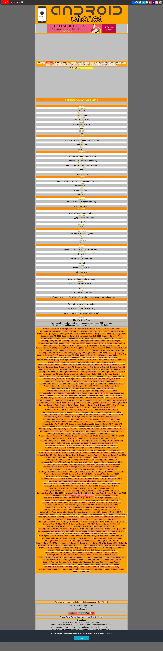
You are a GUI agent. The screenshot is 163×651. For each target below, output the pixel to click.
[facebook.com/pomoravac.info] (72, 614)
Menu (5, 2)
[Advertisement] (82, 47)
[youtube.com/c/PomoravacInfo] (90, 614)
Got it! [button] (82, 638)
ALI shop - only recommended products (70, 602)
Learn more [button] (108, 633)
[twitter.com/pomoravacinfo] (81, 614)
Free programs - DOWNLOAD (96, 602)
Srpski (93, 617)
